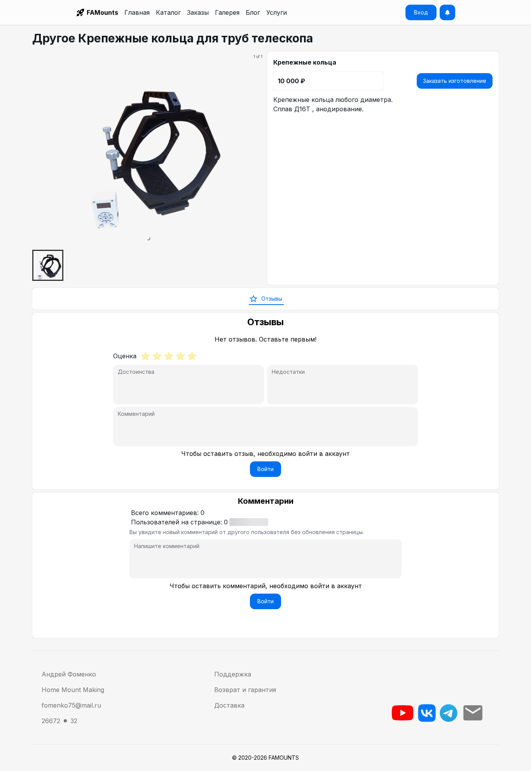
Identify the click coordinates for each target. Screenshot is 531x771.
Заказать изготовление (454, 80)
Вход (421, 12)
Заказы (198, 12)
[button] (148, 238)
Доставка (229, 705)
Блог (253, 12)
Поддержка (232, 674)
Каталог (168, 12)
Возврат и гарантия (245, 690)
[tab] (265, 299)
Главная (137, 12)
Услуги (276, 12)
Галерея (227, 12)
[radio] (145, 356)
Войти (265, 469)
